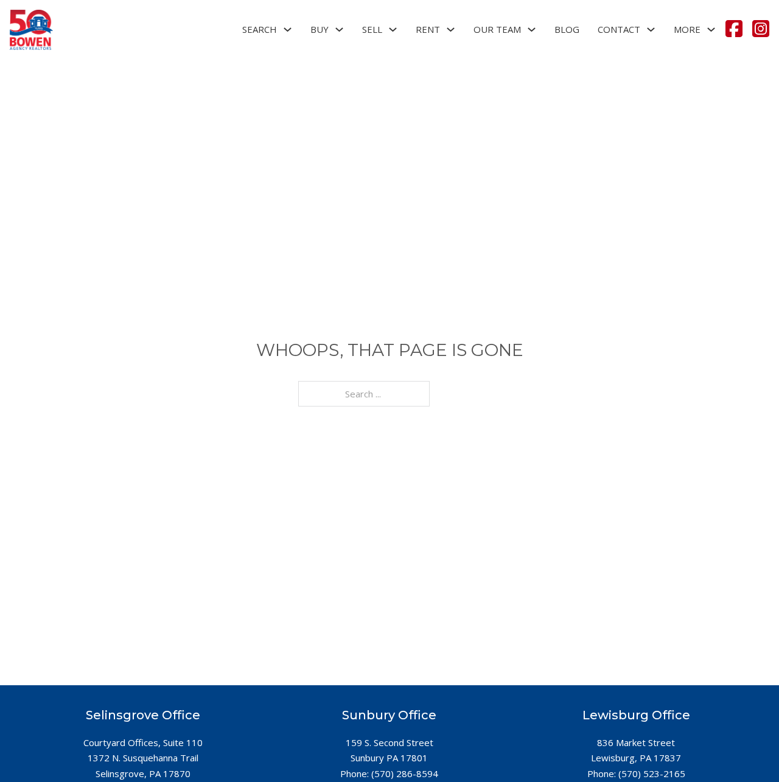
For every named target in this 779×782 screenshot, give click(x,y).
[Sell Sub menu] (392, 29)
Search (259, 29)
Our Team (497, 29)
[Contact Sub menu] (650, 29)
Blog (566, 29)
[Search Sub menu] (287, 29)
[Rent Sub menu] (450, 29)
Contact (619, 29)
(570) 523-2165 (651, 773)
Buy (319, 29)
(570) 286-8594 (404, 773)
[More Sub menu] (711, 29)
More (687, 29)
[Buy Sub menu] (339, 29)
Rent (428, 29)
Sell (372, 29)
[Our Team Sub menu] (531, 29)
